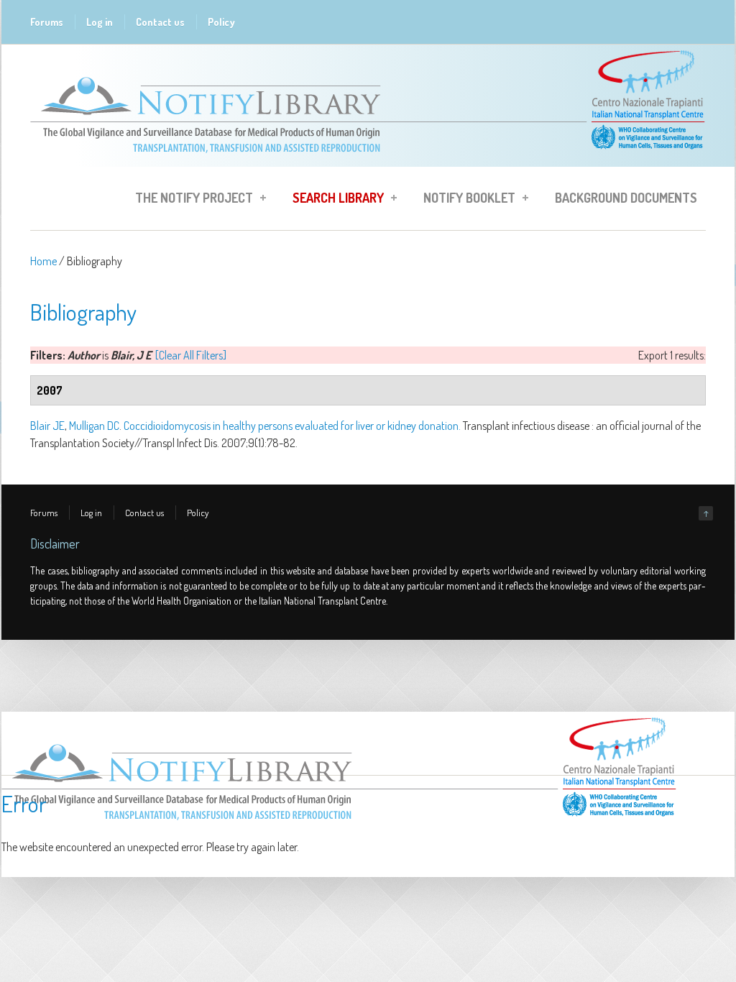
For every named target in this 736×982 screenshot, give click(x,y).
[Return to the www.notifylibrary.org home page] (368, 159)
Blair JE (47, 425)
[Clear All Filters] (190, 355)
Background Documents (626, 198)
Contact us (160, 22)
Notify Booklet (465, 200)
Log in (99, 22)
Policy (221, 22)
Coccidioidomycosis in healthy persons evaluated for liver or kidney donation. (292, 425)
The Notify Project (189, 200)
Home (43, 261)
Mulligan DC (94, 425)
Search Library (334, 200)
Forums (46, 22)
